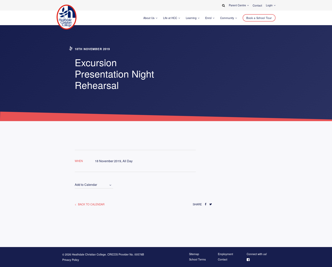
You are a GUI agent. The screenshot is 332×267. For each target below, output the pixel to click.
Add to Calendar (86, 185)
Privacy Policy (70, 259)
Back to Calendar (91, 204)
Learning (191, 18)
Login (269, 5)
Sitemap (194, 254)
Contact (222, 259)
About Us (149, 18)
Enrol (208, 18)
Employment (225, 254)
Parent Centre (238, 5)
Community (227, 18)
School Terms (197, 259)
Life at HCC (170, 18)
